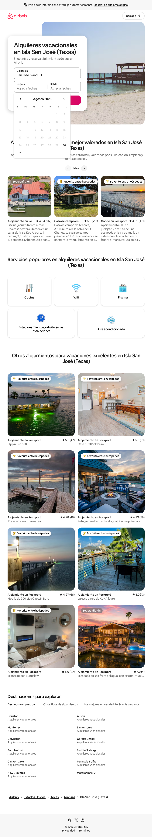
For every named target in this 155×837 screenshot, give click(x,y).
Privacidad (68, 830)
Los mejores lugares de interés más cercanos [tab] (112, 704)
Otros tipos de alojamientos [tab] (60, 704)
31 (20, 153)
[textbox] (30, 88)
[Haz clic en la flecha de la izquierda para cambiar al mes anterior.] (20, 99)
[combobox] (47, 75)
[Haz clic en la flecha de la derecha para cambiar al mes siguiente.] (64, 99)
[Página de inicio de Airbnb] (17, 16)
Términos (84, 830)
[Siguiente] (84, 168)
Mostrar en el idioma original (111, 5)
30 (64, 145)
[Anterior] (68, 168)
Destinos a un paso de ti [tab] (22, 704)
